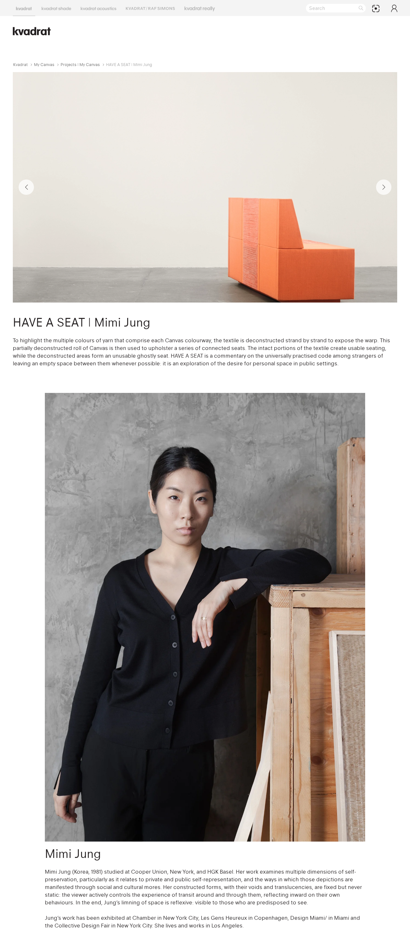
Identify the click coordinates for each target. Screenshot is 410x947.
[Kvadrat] (24, 8)
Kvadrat (20, 64)
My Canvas (44, 64)
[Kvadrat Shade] (56, 8)
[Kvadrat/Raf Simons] (150, 8)
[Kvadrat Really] (199, 8)
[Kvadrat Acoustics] (98, 8)
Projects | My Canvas (80, 64)
